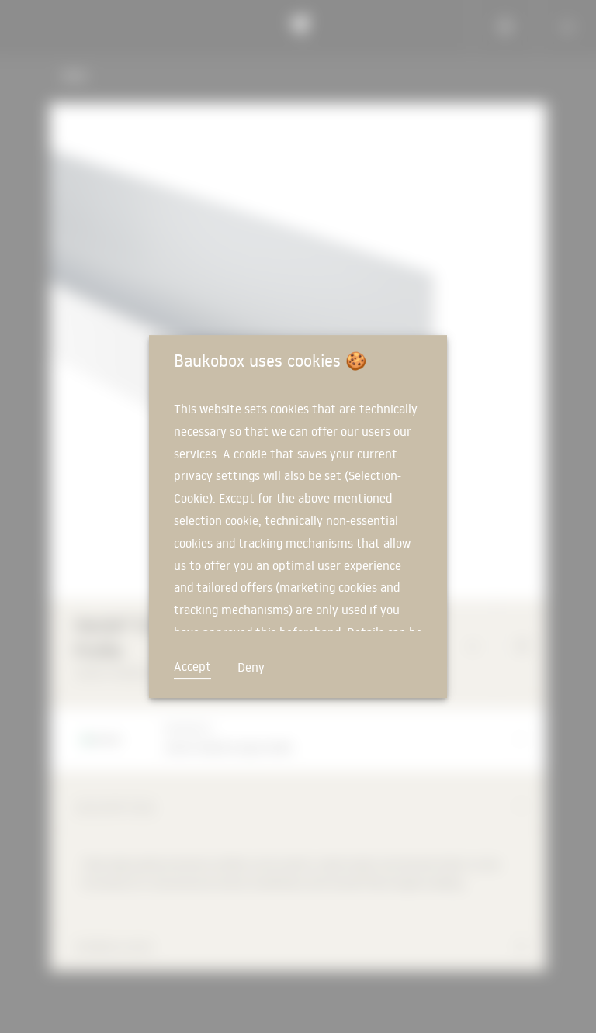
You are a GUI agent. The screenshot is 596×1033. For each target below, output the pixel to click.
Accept (192, 666)
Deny (251, 667)
